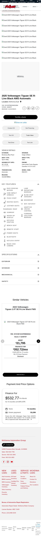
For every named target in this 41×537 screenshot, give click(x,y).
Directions (33, 482)
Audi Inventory (6, 476)
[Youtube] (12, 462)
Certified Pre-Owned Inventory (15, 483)
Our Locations (34, 485)
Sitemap (19, 528)
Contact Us (9, 445)
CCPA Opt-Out (33, 528)
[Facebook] (4, 462)
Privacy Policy (10, 528)
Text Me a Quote (20, 117)
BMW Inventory (6, 479)
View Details (20, 374)
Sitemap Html (24, 528)
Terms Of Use (14, 528)
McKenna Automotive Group (5, 528)
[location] (37, 1)
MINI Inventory (6, 482)
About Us (32, 476)
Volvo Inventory (6, 489)
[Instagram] (8, 462)
